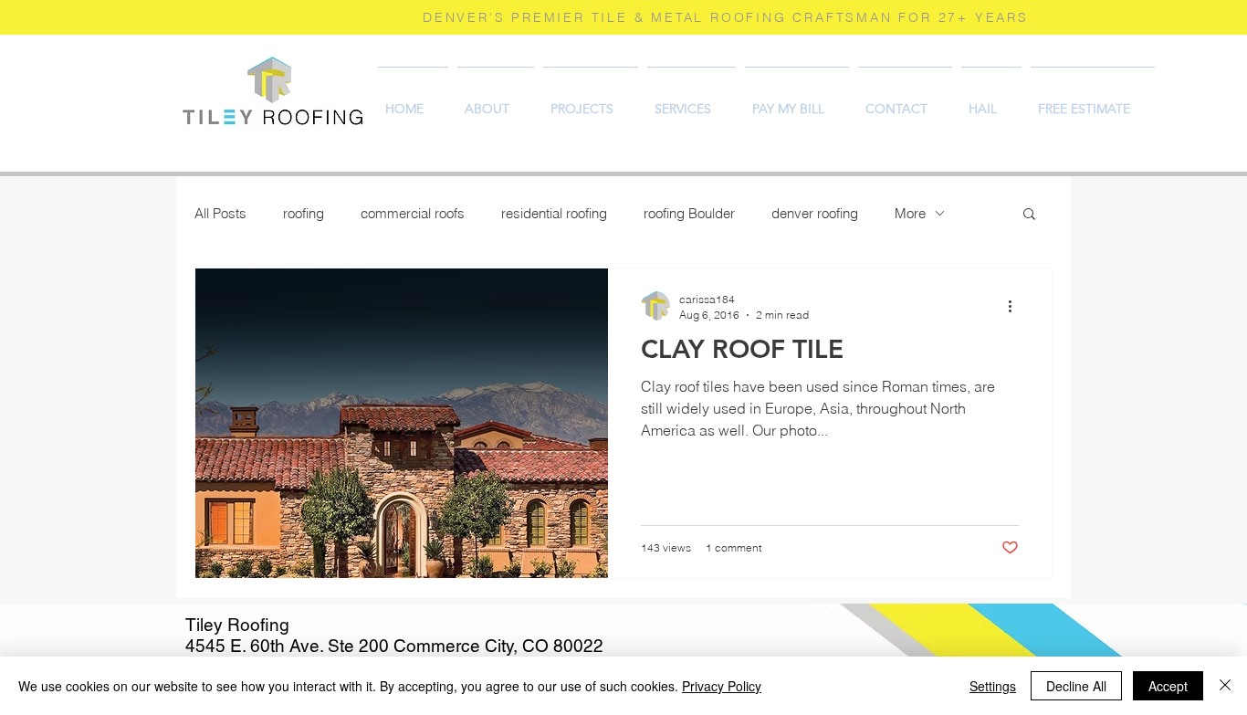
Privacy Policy (721, 686)
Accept (1168, 686)
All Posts (220, 213)
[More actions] (1016, 306)
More (910, 213)
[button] (1029, 215)
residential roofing (554, 213)
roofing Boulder (689, 213)
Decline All (1076, 686)
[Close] (1225, 685)
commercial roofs (413, 213)
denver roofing (814, 213)
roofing (303, 213)
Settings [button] (992, 686)
